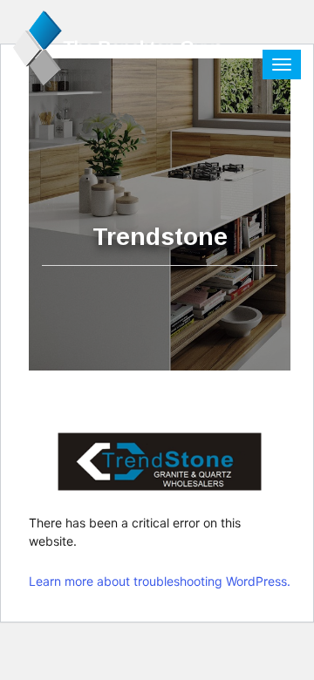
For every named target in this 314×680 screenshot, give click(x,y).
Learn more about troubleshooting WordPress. (159, 581)
